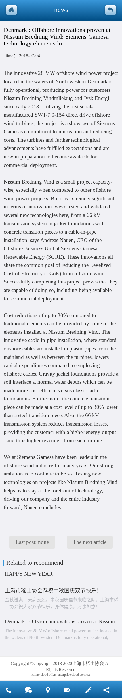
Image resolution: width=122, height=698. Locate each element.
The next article (89, 542)
